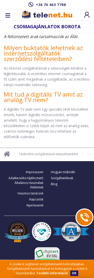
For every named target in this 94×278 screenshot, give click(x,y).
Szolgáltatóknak (62, 178)
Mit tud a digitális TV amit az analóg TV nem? (43, 97)
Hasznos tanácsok (30, 193)
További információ (52, 273)
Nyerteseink (35, 205)
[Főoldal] (7, 155)
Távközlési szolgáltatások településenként (48, 154)
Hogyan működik (63, 172)
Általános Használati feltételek (29, 185)
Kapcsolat (36, 199)
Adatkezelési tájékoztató (26, 178)
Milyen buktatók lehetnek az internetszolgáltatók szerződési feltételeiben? (43, 53)
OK (74, 273)
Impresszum (34, 172)
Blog (54, 184)
